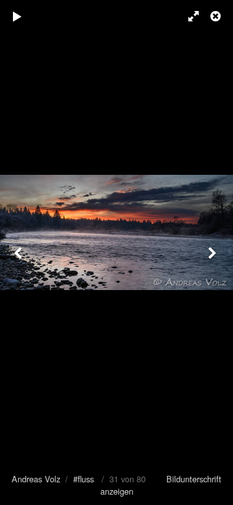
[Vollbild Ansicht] (188, 16)
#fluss (83, 479)
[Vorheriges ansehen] (19, 252)
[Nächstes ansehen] (213, 252)
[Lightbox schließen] (217, 16)
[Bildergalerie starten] (17, 16)
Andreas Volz (36, 479)
